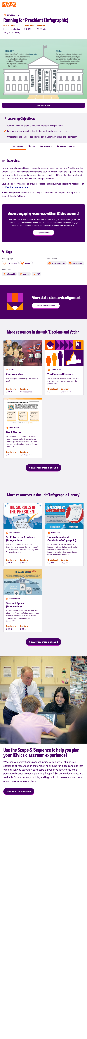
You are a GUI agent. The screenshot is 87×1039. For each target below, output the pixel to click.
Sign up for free (43, 232)
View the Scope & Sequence (19, 791)
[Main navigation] (83, 4)
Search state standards (46, 305)
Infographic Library (11, 32)
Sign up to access (43, 105)
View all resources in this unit (43, 467)
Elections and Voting (11, 29)
